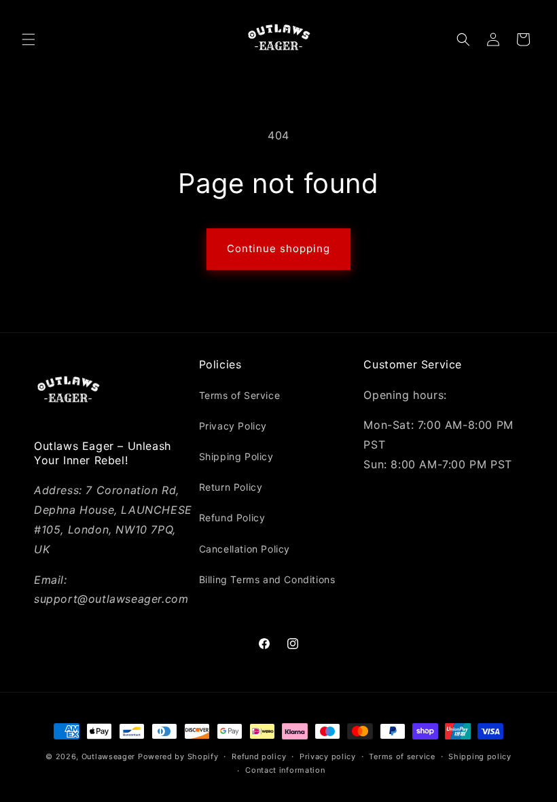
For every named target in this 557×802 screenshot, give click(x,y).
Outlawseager (108, 756)
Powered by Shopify (178, 756)
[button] (28, 39)
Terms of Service (240, 395)
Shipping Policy (236, 456)
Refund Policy (232, 517)
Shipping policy (479, 756)
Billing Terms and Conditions (267, 579)
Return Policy (231, 487)
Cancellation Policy (244, 549)
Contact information (285, 770)
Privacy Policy (233, 426)
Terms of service (402, 756)
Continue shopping (278, 248)
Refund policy (259, 756)
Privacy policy (328, 756)
